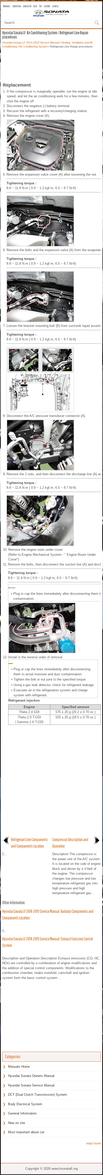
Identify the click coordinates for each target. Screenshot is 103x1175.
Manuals (6, 6)
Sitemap (47, 6)
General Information (22, 1113)
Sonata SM (27, 6)
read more (93, 1143)
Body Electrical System (25, 1104)
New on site (16, 1123)
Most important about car (26, 1132)
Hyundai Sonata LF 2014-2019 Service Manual (30, 42)
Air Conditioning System (33, 46)
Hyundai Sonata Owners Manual (31, 1076)
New (35, 6)
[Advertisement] (51, 64)
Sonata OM (16, 6)
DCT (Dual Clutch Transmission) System (37, 1094)
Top (40, 6)
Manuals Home (19, 1066)
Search (55, 6)
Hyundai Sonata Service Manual (31, 1085)
